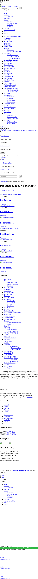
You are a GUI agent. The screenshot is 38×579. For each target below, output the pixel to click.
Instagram (6, 28)
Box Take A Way (12, 117)
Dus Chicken (11, 100)
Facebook (3, 157)
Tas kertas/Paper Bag (13, 58)
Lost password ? (5, 146)
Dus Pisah (7, 71)
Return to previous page (7, 190)
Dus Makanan (8, 95)
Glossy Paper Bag (12, 123)
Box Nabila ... (6, 211)
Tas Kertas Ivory (8, 63)
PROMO (6, 75)
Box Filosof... (6, 268)
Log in (2, 152)
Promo (6, 421)
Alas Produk (7, 61)
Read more (3, 204)
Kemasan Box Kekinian (14, 51)
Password (3, 142)
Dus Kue (10, 98)
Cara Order (7, 18)
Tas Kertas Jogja (8, 76)
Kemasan (10, 21)
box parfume (7, 112)
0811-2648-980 (11, 433)
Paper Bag (7, 120)
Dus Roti (6, 110)
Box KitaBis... (6, 245)
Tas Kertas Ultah (16, 56)
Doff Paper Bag (12, 122)
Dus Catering (11, 102)
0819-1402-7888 (11, 434)
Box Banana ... (7, 223)
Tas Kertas (7, 53)
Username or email (6, 139)
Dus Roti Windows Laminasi (12, 36)
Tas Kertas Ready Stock (11, 88)
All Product (7, 420)
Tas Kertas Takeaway (10, 103)
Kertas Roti (7, 43)
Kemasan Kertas (8, 415)
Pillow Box (10, 50)
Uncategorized (8, 366)
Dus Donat (7, 93)
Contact (6, 33)
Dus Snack (10, 97)
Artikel (6, 406)
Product (6, 20)
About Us (6, 405)
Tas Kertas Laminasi (10, 85)
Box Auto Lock (8, 65)
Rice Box (10, 115)
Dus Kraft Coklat (9, 108)
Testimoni (10, 16)
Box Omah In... (7, 234)
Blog (5, 31)
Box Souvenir (8, 41)
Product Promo (9, 30)
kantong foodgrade (9, 86)
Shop (5, 181)
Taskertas (10, 25)
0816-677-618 (10, 431)
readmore (29, 397)
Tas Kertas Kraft (8, 78)
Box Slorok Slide (9, 80)
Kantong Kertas (12, 23)
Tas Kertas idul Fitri (13, 90)
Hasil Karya (7, 45)
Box (5, 113)
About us (6, 15)
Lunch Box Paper (12, 118)
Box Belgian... (6, 200)
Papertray (10, 26)
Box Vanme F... (7, 256)
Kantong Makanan (9, 68)
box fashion (7, 38)
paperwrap (7, 40)
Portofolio (7, 81)
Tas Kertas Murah (12, 55)
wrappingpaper (8, 46)
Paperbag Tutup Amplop (11, 60)
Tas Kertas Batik (12, 92)
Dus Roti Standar (9, 66)
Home (5, 13)
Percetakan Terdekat (9, 107)
